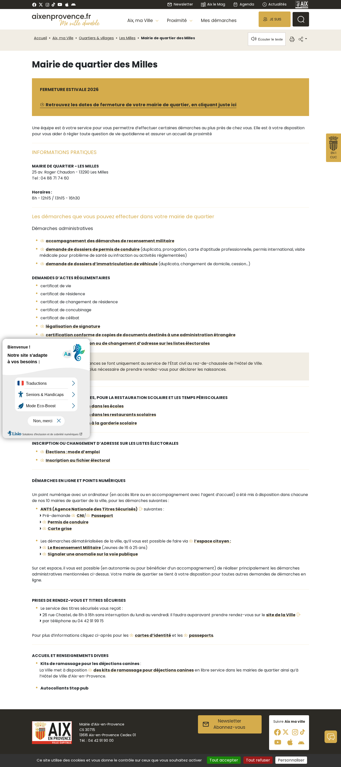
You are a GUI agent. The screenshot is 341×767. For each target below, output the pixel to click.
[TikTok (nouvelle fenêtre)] (53, 4)
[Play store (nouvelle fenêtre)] (73, 4)
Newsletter (183, 4)
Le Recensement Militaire (74, 547)
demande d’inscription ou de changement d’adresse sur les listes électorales (128, 343)
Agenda (247, 4)
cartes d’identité (153, 635)
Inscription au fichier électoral (78, 460)
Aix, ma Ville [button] (140, 21)
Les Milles (127, 38)
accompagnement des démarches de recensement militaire (110, 241)
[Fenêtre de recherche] (301, 19)
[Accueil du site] (66, 17)
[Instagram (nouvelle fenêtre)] (47, 4)
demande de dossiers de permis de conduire (93, 249)
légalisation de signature (73, 326)
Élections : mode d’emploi (73, 452)
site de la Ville (280, 615)
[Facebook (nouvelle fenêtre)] (34, 4)
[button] (275, 19)
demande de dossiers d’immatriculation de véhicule (102, 264)
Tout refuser (258, 760)
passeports (201, 635)
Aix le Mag (216, 4)
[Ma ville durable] (79, 22)
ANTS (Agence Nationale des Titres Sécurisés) (89, 509)
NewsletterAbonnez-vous (229, 724)
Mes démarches (219, 21)
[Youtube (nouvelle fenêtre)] (59, 4)
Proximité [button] (177, 21)
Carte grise (60, 529)
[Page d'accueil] (302, 4)
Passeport (102, 515)
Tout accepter (223, 760)
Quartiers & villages (96, 38)
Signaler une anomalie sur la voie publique (93, 554)
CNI (80, 515)
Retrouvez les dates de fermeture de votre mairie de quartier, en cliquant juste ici (141, 105)
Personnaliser (291, 760)
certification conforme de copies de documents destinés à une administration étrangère (140, 335)
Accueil (40, 38)
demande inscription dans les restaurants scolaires (101, 415)
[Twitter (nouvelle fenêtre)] (41, 4)
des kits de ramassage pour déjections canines (143, 670)
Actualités (277, 4)
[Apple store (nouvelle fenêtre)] (66, 4)
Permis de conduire (68, 522)
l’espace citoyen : (212, 541)
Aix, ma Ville (62, 38)
